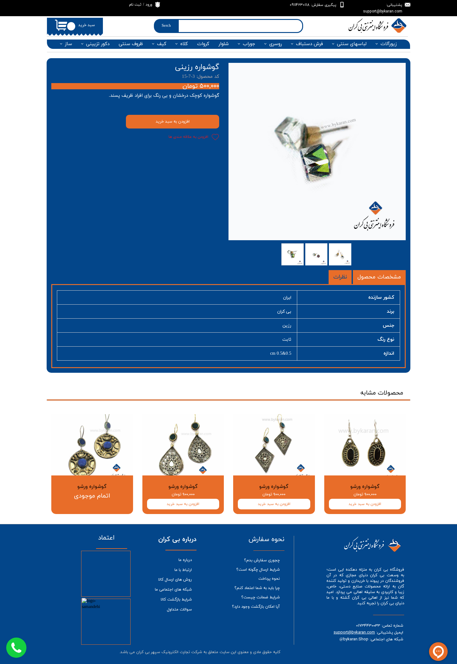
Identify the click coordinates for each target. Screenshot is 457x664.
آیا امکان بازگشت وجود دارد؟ (256, 607)
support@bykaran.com (354, 632)
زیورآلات (389, 44)
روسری (275, 44)
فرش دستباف (309, 44)
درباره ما (185, 560)
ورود (148, 4)
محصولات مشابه (381, 393)
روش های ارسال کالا (175, 579)
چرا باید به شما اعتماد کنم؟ (257, 588)
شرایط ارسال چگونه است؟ (258, 570)
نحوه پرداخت (269, 579)
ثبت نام (135, 4)
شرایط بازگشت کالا (176, 599)
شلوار (224, 44)
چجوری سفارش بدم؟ (262, 560)
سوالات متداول (179, 609)
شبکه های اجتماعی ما (173, 589)
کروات (203, 44)
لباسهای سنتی (352, 44)
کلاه (184, 44)
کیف (161, 44)
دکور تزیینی (97, 44)
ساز (68, 44)
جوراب (249, 44)
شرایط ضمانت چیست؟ (260, 597)
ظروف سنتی (131, 44)
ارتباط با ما (183, 570)
